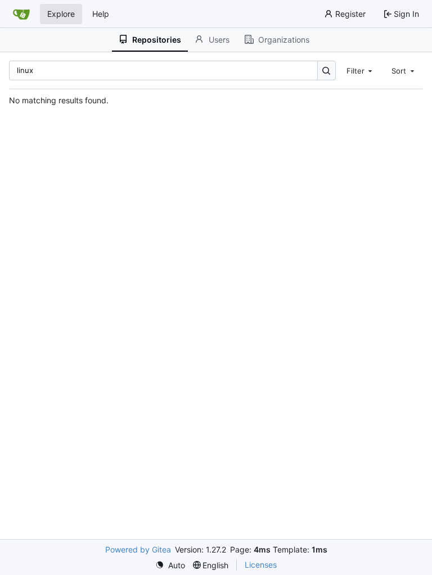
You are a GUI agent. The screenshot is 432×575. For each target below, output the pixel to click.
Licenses (261, 564)
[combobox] (360, 70)
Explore (61, 14)
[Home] (21, 14)
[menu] (170, 565)
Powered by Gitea (138, 549)
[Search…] (326, 70)
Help (100, 14)
